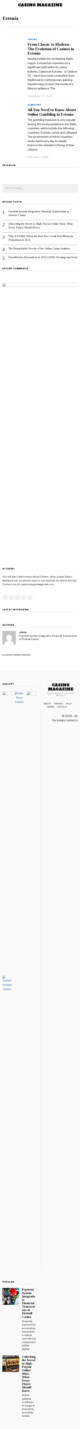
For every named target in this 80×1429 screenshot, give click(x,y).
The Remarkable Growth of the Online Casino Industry (39, 248)
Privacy (58, 703)
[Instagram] (17, 597)
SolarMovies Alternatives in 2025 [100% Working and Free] (42, 257)
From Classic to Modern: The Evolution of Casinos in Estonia (51, 48)
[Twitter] (11, 597)
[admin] (9, 637)
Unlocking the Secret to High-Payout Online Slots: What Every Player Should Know (40, 225)
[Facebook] (5, 597)
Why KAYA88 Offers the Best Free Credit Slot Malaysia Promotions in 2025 (40, 238)
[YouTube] (23, 597)
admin (23, 632)
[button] (73, 188)
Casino (32, 39)
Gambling (34, 105)
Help (69, 703)
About (47, 703)
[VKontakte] (30, 597)
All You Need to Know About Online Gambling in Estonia (52, 112)
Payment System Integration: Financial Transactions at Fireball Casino (38, 213)
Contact (62, 707)
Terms (50, 707)
